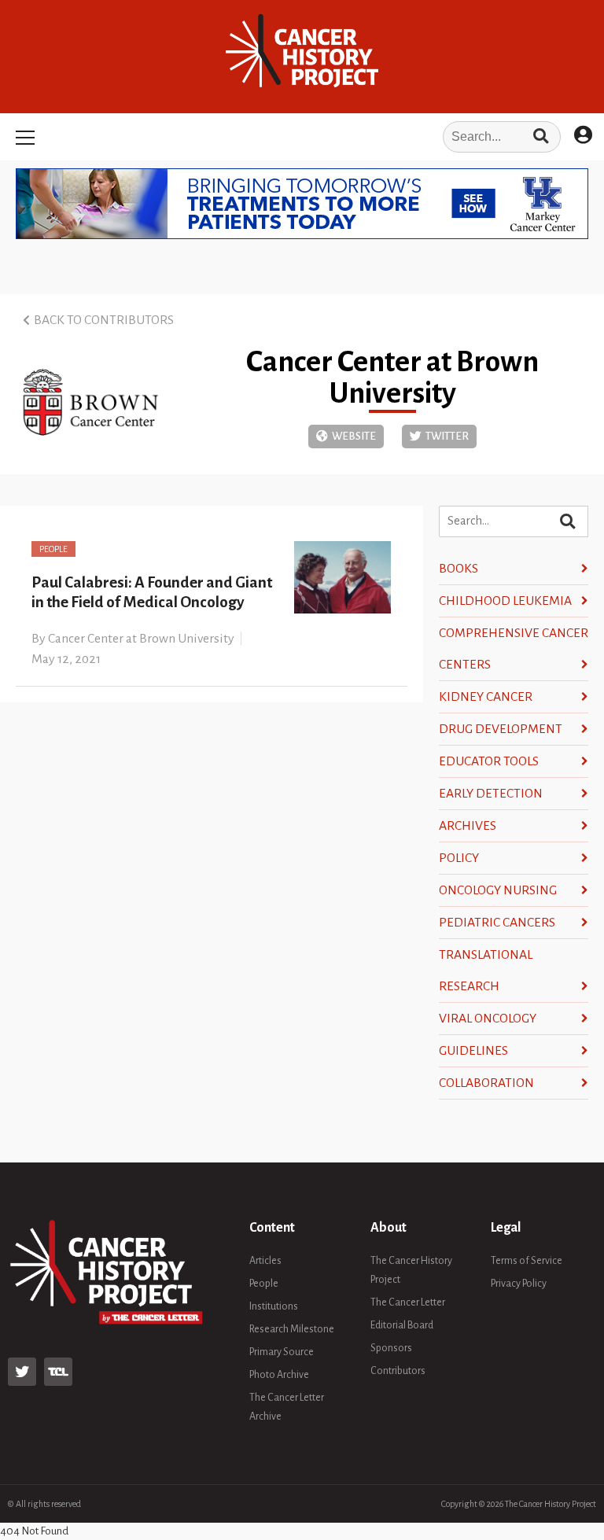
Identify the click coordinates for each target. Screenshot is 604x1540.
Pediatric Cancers (497, 923)
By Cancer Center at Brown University (132, 639)
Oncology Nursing (498, 890)
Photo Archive (279, 1374)
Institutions (273, 1306)
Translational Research (485, 970)
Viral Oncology (487, 1018)
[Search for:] (301, 137)
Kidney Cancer (485, 697)
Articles (265, 1260)
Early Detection (491, 794)
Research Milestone (291, 1329)
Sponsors (391, 1348)
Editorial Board (401, 1325)
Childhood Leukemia (505, 601)
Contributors (397, 1370)
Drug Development (500, 729)
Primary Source (281, 1352)
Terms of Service (526, 1260)
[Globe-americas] (346, 436)
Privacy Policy (519, 1283)
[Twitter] (439, 436)
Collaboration (486, 1083)
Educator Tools (489, 761)
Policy (459, 858)
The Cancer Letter (407, 1302)
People (53, 549)
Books (458, 569)
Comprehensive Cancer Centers (513, 649)
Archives (467, 826)
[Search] (541, 137)
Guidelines (473, 1051)
